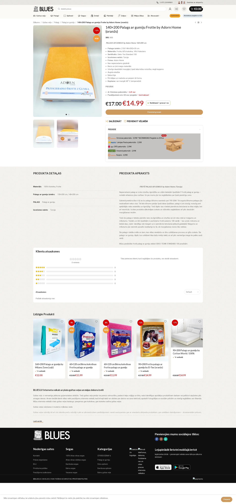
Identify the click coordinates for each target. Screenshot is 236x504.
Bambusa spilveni (104, 468)
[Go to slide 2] (68, 114)
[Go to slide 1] (66, 114)
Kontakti (36, 456)
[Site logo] (43, 9)
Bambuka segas (72, 464)
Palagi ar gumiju (68, 22)
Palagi (56, 22)
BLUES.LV (38, 479)
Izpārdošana (175, 15)
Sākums (36, 22)
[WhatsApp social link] (165, 439)
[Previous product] (195, 22)
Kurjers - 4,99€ (122, 155)
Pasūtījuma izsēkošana (42, 473)
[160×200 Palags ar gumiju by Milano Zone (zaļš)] (49, 340)
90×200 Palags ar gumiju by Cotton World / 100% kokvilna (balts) (186, 353)
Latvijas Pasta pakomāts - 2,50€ (129, 142)
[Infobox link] (165, 2)
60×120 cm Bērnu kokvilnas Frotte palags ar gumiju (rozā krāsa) (117, 367)
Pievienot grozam (154, 112)
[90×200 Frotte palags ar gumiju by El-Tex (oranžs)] (152, 340)
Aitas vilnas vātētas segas (76, 460)
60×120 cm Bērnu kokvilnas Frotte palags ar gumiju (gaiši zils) (83, 367)
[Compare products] (176, 8)
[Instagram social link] (161, 439)
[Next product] (201, 22)
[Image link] (51, 435)
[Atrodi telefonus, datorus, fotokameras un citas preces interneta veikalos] (142, 461)
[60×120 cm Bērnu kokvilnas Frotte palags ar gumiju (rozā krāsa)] (118, 340)
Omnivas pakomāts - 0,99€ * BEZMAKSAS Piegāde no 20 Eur (141, 137)
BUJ (34, 464)
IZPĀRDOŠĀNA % (104, 456)
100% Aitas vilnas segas (75, 456)
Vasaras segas (71, 473)
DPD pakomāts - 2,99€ (123, 147)
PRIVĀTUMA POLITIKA (79, 479)
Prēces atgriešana (40, 460)
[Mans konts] (170, 8)
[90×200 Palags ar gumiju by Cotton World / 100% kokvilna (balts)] (187, 333)
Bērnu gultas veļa (104, 473)
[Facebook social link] (157, 439)
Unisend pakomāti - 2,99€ (126, 151)
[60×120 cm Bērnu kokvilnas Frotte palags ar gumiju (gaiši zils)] (84, 340)
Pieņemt (226, 499)
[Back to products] (198, 22)
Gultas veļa (47, 22)
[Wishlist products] (184, 8)
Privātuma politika (40, 468)
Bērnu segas (70, 468)
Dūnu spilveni (102, 464)
